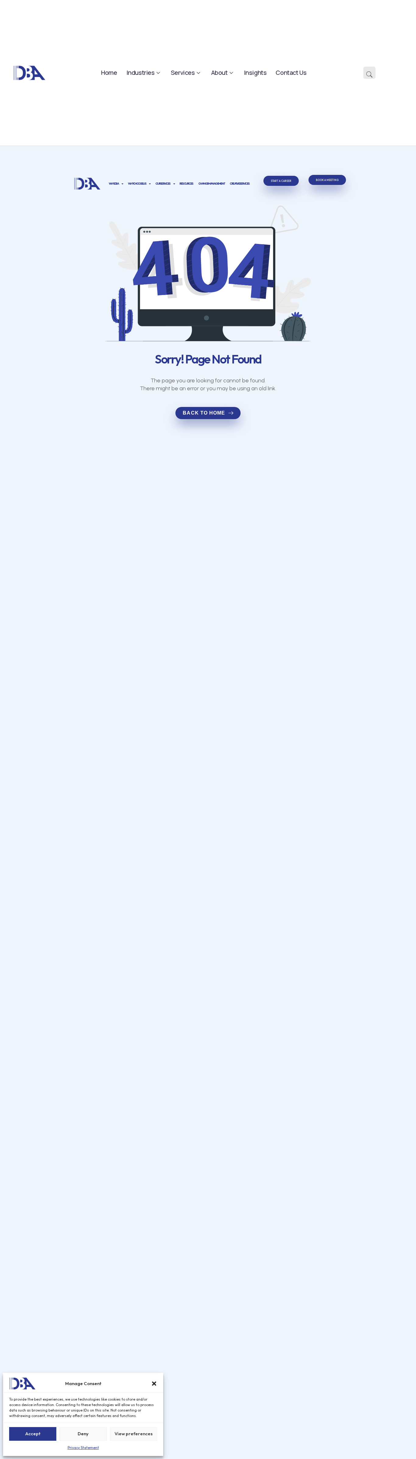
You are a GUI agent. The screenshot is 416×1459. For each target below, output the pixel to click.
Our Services (162, 184)
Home (109, 72)
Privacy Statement (83, 1447)
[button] (154, 1384)
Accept (33, 1433)
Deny (83, 1433)
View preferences (134, 1433)
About (219, 72)
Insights (255, 72)
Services (183, 72)
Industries (140, 72)
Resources (186, 184)
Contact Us (291, 72)
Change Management (211, 184)
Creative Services (239, 184)
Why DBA (114, 184)
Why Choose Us (137, 184)
